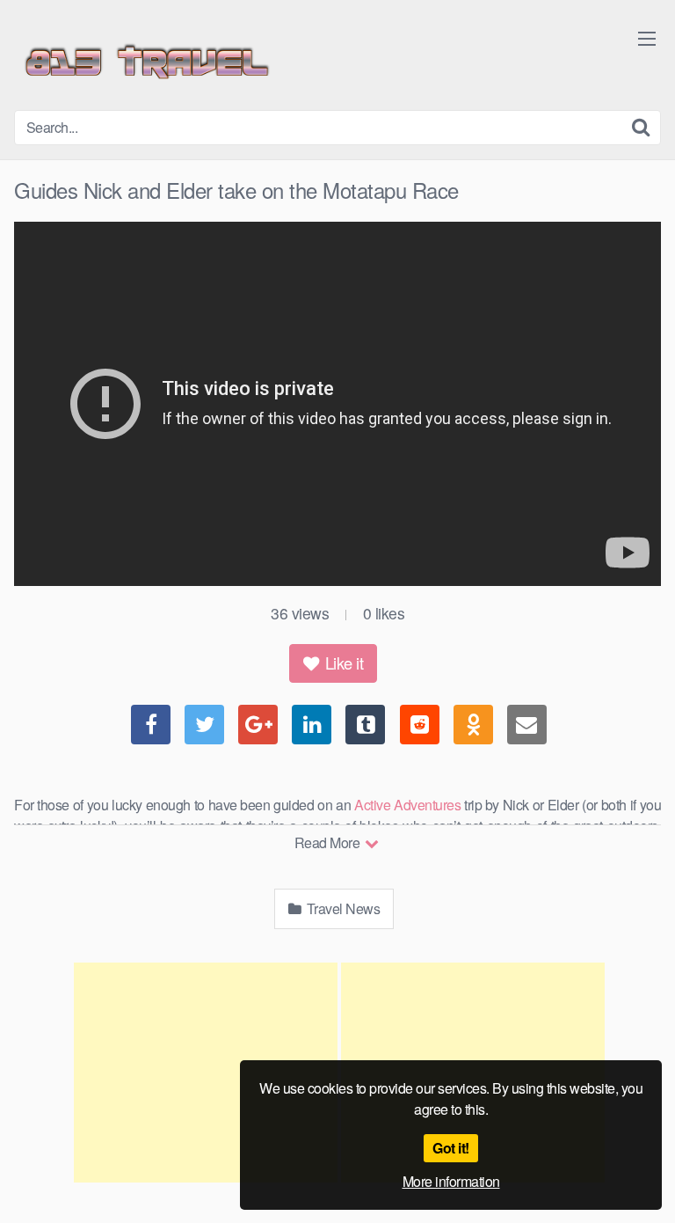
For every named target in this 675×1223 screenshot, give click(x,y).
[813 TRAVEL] (146, 62)
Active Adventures (407, 805)
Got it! (450, 1148)
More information (451, 1181)
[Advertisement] (206, 1073)
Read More (328, 842)
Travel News (341, 908)
